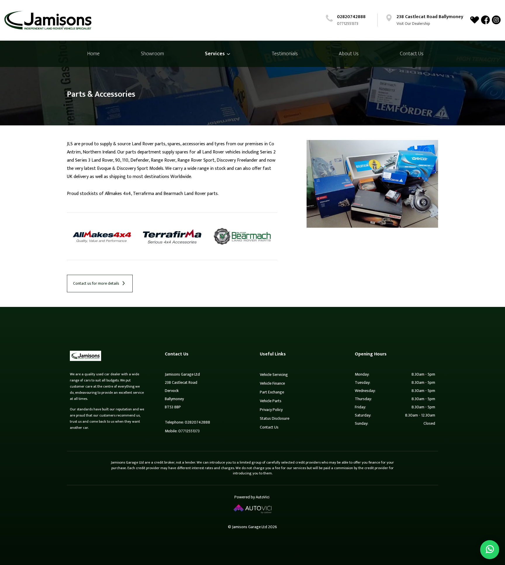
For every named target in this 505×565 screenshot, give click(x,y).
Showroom (152, 53)
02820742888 (351, 17)
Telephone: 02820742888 (187, 422)
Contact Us (411, 53)
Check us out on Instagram (496, 19)
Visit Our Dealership (413, 23)
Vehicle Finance (272, 383)
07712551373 (347, 23)
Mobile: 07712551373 (182, 431)
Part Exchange (272, 392)
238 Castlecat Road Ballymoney (430, 17)
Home (93, 53)
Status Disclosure (274, 418)
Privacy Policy (271, 409)
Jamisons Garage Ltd (47, 20)
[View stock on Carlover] (474, 19)
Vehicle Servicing (274, 374)
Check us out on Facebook (485, 19)
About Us (349, 53)
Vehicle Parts (270, 401)
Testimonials (285, 53)
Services (215, 53)
